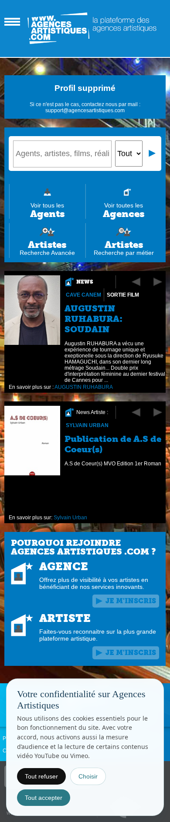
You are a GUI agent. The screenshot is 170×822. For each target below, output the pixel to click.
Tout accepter (43, 797)
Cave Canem (83, 295)
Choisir (88, 776)
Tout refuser (41, 776)
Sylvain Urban (87, 425)
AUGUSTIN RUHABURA (83, 387)
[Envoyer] (152, 153)
